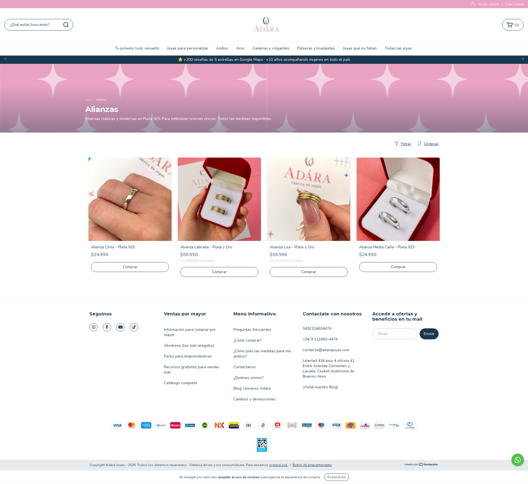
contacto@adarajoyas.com (326, 350)
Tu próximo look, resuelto (137, 48)
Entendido (337, 477)
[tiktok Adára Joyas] (134, 327)
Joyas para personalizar (187, 48)
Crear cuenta (514, 4)
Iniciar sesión (489, 4)
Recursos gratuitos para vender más (191, 369)
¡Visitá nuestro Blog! (320, 387)
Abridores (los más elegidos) (189, 345)
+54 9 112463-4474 (320, 339)
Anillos (222, 48)
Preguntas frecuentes (252, 329)
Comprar (130, 267)
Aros (240, 48)
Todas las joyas (398, 48)
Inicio (88, 100)
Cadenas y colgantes (270, 48)
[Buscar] (66, 25)
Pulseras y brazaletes (316, 48)
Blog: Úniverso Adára (252, 388)
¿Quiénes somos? (248, 377)
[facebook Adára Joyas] (107, 327)
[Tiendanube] (421, 465)
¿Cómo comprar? (247, 340)
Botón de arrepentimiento (312, 465)
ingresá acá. (278, 465)
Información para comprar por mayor (190, 332)
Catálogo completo (180, 383)
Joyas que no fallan (360, 48)
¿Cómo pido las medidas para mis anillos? (262, 353)
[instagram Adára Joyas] (93, 327)
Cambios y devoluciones (254, 399)
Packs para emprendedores (188, 356)
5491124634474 (317, 328)
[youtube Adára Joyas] (120, 327)
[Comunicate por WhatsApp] (518, 460)
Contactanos (244, 367)
